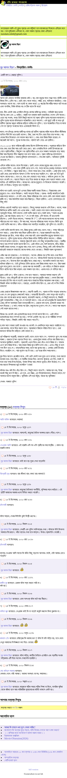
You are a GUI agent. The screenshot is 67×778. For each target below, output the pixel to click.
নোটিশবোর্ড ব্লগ (10, 760)
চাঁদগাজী (3, 505)
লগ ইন (15, 707)
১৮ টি (54, 387)
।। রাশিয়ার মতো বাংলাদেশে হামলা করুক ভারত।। (24, 733)
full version (33, 769)
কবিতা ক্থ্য (4, 611)
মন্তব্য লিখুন (19, 407)
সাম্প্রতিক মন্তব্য (11, 757)
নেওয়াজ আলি (5, 445)
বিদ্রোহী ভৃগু (5, 473)
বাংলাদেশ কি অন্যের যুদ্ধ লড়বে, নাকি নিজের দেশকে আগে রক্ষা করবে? (31, 730)
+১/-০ (63, 387)
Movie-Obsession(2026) (16, 738)
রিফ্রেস (44, 5)
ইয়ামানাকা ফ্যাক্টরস (11, 735)
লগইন (21, 5)
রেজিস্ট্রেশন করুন (33, 5)
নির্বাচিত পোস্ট (11, 5)
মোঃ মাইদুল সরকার (7, 670)
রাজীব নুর (3, 583)
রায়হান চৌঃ (4, 638)
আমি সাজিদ (4, 419)
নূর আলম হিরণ (7, 67)
